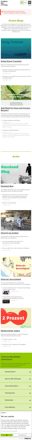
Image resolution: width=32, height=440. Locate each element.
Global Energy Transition (11, 61)
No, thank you (22, 435)
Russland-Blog (7, 186)
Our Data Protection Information (8, 431)
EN (25, 2)
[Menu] (29, 2)
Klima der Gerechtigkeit (11, 279)
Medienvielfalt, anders (10, 331)
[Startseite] (10, 3)
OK (7, 435)
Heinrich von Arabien (10, 233)
